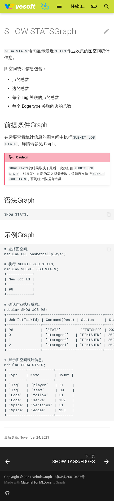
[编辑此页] (106, 31)
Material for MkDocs (36, 482)
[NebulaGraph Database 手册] (27, 6)
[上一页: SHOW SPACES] (15, 459)
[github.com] (7, 492)
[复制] (109, 214)
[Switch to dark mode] (94, 6)
